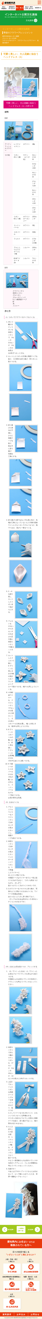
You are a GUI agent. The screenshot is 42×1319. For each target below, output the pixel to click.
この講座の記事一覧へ (21, 1229)
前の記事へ (11, 1229)
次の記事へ (31, 1229)
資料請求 (7, 1314)
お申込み (21, 1314)
